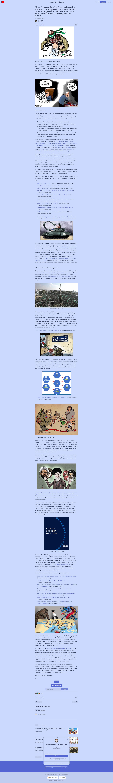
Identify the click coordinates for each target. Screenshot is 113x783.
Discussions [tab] (44, 725)
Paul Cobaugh (40, 20)
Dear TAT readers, (38, 731)
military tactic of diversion (69, 247)
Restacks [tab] (43, 710)
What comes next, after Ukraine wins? (47, 203)
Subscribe (103, 2)
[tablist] (40, 710)
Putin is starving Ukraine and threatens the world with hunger (54, 194)
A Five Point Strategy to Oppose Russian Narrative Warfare (53, 597)
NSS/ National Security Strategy (60, 564)
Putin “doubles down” (43, 185)
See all (37, 756)
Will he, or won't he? (43, 188)
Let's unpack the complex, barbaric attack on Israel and (52, 397)
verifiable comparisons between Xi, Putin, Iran (58, 648)
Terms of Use (62, 758)
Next (74, 701)
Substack (50, 780)
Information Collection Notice (56, 759)
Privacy (56, 774)
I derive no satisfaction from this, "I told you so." (48, 330)
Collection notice (64, 774)
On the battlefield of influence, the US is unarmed (51, 580)
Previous (39, 701)
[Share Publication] (98, 2)
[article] (56, 731)
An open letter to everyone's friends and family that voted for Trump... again (50, 729)
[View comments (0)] (40, 24)
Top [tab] (36, 725)
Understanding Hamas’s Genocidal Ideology (59, 276)
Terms (59, 774)
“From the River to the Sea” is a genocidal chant (52, 272)
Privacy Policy (65, 759)
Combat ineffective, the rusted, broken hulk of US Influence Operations (57, 576)
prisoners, (69, 147)
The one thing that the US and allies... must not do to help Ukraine (55, 190)
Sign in (109, 2)
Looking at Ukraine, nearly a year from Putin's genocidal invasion (55, 207)
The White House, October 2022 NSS (56, 551)
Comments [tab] (38, 710)
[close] (68, 739)
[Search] (96, 2)
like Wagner (58, 147)
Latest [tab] (39, 725)
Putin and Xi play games (43, 183)
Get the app (62, 777)
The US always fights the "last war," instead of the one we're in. (54, 589)
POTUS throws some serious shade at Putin (49, 211)
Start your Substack (53, 777)
